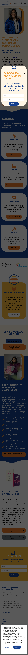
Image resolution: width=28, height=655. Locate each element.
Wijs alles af (7, 647)
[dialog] (14, 327)
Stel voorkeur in (14, 651)
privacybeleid (17, 641)
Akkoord (17, 647)
